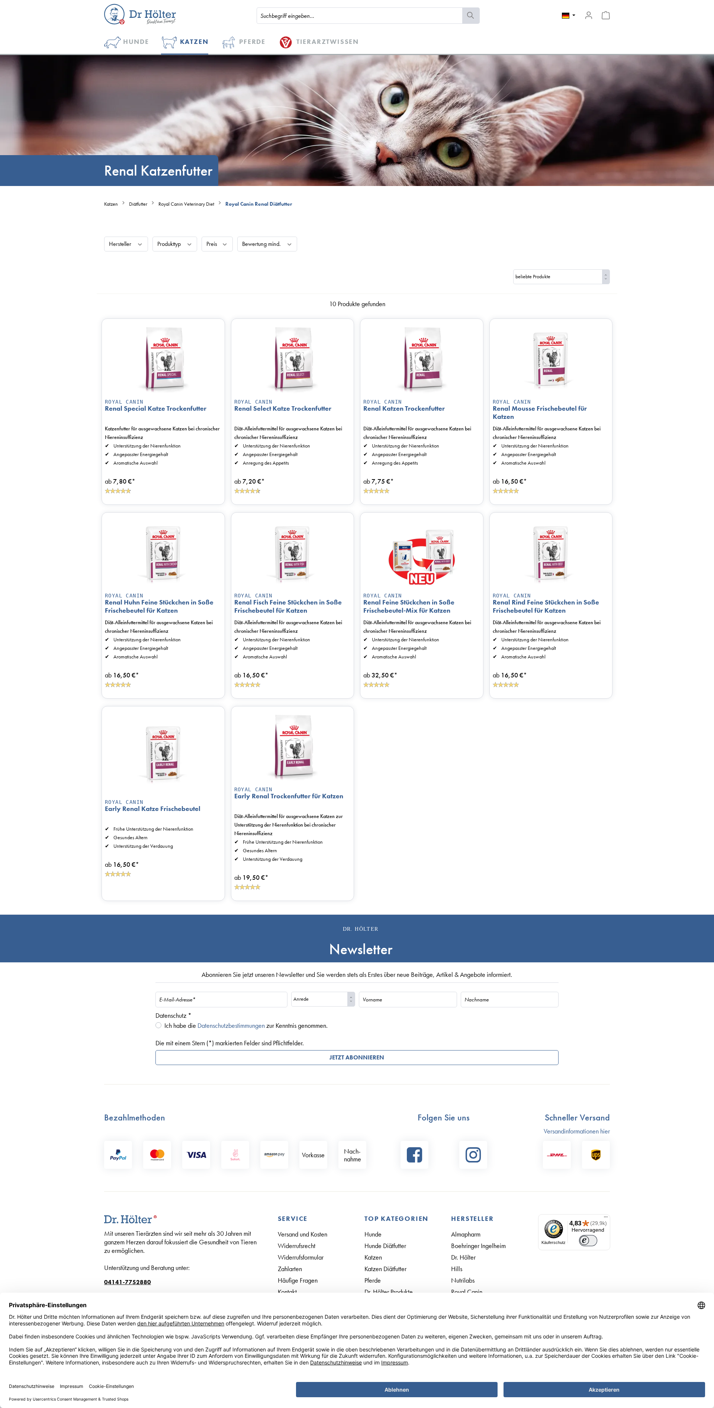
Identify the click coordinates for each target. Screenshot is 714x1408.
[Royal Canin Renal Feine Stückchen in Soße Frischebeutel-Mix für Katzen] (421, 553)
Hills (456, 1268)
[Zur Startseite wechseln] (140, 14)
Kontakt (287, 1291)
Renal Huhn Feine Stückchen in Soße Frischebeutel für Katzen (159, 606)
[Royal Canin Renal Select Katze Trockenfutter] (292, 359)
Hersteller (121, 244)
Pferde (372, 1280)
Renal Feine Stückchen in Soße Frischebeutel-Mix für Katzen (408, 606)
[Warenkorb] (605, 15)
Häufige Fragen (298, 1280)
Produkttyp (169, 244)
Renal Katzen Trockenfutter (404, 408)
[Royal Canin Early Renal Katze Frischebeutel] (163, 753)
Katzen (373, 1257)
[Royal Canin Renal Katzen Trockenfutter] (421, 359)
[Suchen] (471, 15)
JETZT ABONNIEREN (356, 1057)
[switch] (588, 1240)
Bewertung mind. (262, 244)
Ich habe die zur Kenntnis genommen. (246, 1025)
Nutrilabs (463, 1280)
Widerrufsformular (301, 1257)
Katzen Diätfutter (385, 1268)
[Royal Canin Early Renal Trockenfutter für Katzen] (292, 746)
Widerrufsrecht (296, 1245)
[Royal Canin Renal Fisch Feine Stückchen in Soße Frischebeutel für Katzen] (292, 553)
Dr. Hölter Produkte (388, 1291)
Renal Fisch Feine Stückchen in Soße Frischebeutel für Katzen (288, 606)
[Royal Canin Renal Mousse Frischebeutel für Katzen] (551, 359)
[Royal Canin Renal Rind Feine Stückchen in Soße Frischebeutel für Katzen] (551, 553)
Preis (212, 244)
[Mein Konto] (588, 15)
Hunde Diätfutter (385, 1245)
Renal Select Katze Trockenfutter (282, 408)
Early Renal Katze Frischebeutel (152, 809)
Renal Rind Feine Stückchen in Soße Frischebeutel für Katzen (546, 606)
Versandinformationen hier (577, 1131)
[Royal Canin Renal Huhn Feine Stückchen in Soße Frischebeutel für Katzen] (163, 553)
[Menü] (605, 1218)
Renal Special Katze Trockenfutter (155, 408)
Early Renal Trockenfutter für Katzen (288, 796)
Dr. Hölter (463, 1257)
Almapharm (465, 1234)
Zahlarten (290, 1268)
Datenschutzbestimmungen (231, 1025)
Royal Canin (124, 402)
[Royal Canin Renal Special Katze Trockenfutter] (163, 359)
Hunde (373, 1234)
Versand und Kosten (302, 1234)
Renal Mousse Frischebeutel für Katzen (540, 412)
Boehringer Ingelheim (478, 1245)
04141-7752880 (127, 1282)
